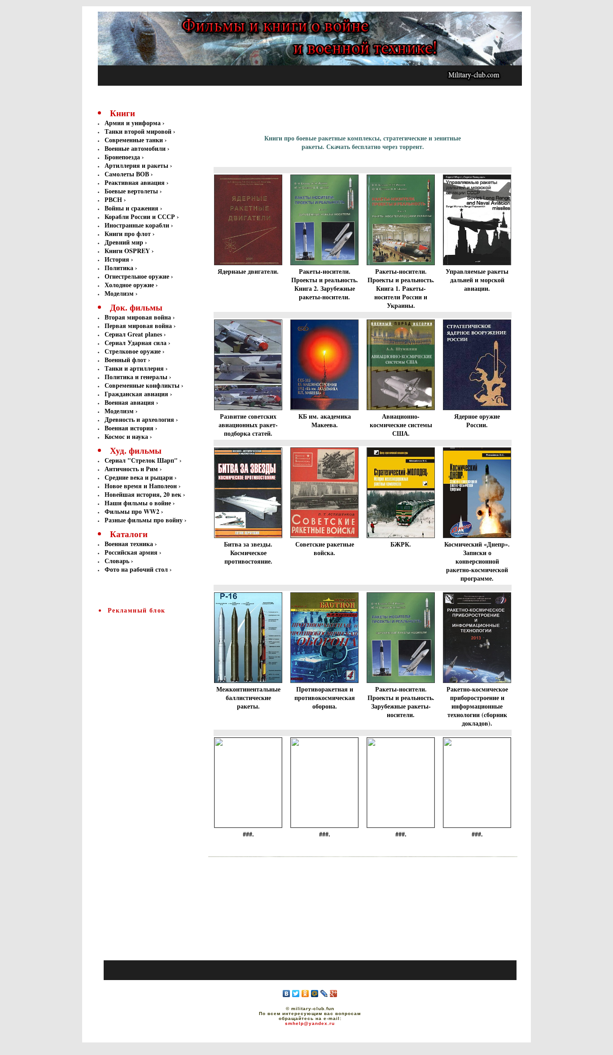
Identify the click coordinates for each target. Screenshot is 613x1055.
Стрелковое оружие (133, 351)
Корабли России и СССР (141, 216)
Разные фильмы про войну (144, 520)
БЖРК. (400, 544)
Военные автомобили (136, 148)
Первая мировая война (138, 325)
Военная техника (129, 543)
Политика (120, 267)
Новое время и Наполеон (141, 485)
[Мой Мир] (315, 993)
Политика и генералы (136, 376)
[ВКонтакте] (286, 993)
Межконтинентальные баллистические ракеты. (248, 697)
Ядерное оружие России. (477, 420)
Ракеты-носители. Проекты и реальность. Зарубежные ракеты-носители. (401, 701)
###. (248, 834)
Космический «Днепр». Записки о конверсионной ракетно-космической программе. (477, 561)
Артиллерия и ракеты (137, 165)
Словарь (117, 560)
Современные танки (135, 139)
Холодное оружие (129, 284)
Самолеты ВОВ (128, 174)
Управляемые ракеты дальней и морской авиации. (477, 280)
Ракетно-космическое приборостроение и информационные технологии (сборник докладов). (477, 706)
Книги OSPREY (128, 250)
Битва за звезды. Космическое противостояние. (248, 552)
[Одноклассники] (305, 993)
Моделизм (119, 293)
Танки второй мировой (139, 131)
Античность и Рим (131, 468)
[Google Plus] (333, 993)
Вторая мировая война (138, 317)
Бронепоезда (123, 157)
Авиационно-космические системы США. (401, 424)
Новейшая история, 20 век (143, 494)
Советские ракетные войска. (324, 548)
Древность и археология (139, 419)
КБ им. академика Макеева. (324, 420)
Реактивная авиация (135, 182)
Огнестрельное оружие (138, 276)
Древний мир (125, 242)
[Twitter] (296, 993)
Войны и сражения (132, 208)
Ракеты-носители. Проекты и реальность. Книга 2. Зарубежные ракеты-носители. (324, 284)
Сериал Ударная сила (135, 342)
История (118, 259)
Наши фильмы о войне (138, 503)
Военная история (129, 428)
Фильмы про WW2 (132, 511)
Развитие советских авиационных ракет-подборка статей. (248, 424)
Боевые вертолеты (132, 191)
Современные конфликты (142, 385)
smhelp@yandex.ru (310, 1023)
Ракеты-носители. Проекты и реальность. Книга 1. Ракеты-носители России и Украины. (401, 288)
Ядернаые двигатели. (248, 271)
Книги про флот (129, 233)
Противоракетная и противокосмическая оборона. (324, 697)
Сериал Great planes (133, 334)
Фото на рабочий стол (136, 569)
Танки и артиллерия (134, 368)
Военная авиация (129, 402)
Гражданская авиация (136, 393)
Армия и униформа (133, 122)
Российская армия (131, 552)
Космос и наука (126, 436)
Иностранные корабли (138, 225)
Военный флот (125, 359)
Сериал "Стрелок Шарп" (141, 460)
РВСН (114, 199)
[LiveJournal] (324, 993)
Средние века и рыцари (139, 477)
